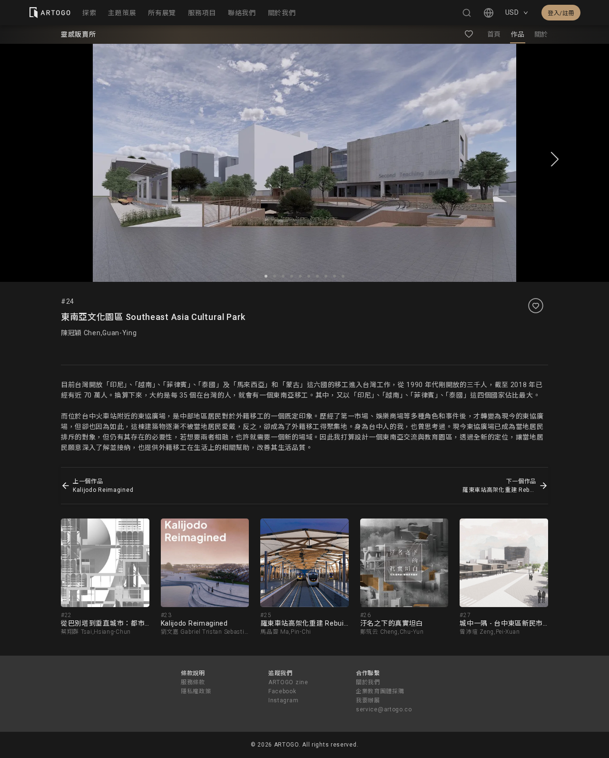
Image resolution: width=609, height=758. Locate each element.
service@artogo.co (384, 709)
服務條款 (193, 682)
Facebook (282, 691)
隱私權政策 (196, 691)
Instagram (283, 700)
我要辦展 (368, 700)
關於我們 (368, 682)
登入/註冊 (561, 13)
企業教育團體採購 (380, 691)
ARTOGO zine (288, 682)
